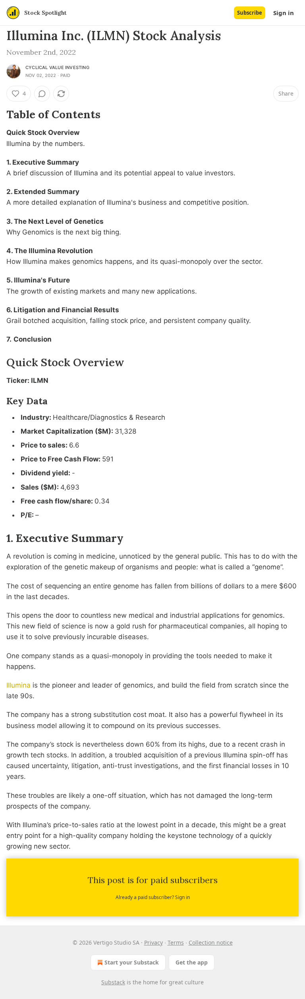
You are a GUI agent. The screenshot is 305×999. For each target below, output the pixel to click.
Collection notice (211, 942)
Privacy (153, 942)
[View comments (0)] (42, 94)
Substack (113, 982)
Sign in (283, 13)
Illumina (18, 685)
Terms (176, 942)
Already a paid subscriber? (153, 897)
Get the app (192, 962)
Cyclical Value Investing (57, 67)
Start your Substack (131, 962)
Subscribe (249, 12)
